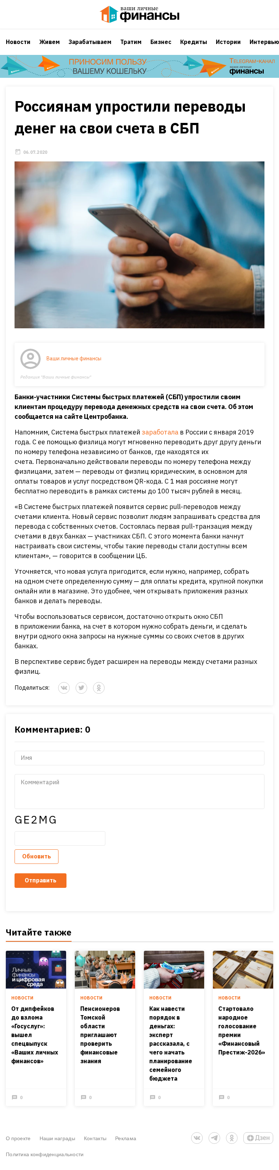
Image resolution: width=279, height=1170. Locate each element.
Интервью (264, 41)
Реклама (125, 1138)
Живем (49, 41)
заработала (160, 432)
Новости (18, 41)
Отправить (40, 880)
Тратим (131, 41)
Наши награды (57, 1138)
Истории (228, 41)
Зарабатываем (90, 41)
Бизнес (160, 41)
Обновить (36, 856)
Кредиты (193, 41)
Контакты (95, 1138)
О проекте (18, 1138)
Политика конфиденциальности (45, 1154)
